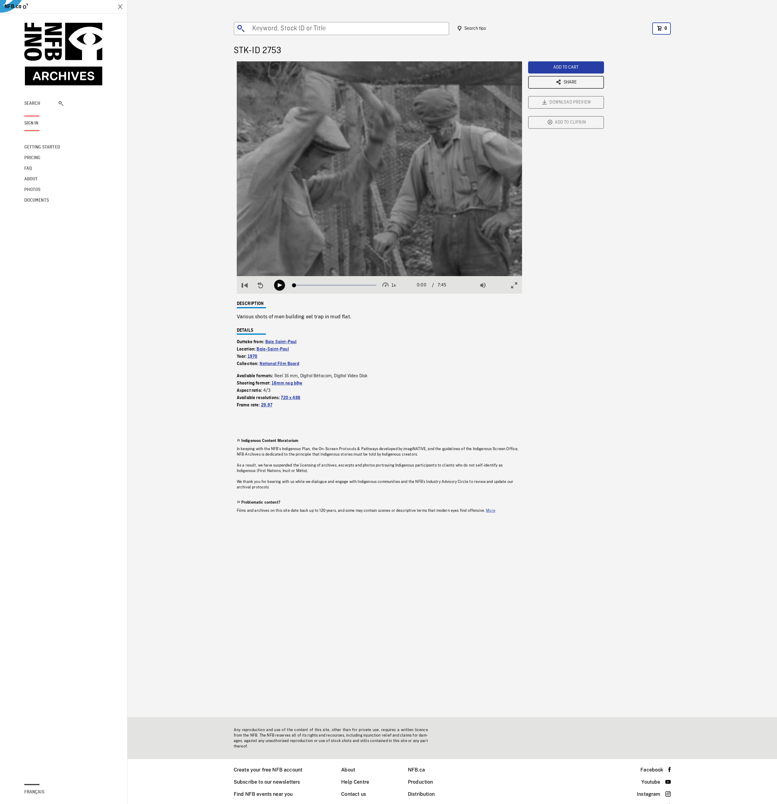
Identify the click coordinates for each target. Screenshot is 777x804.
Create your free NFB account (268, 770)
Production (420, 782)
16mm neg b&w (287, 383)
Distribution (421, 794)
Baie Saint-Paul (281, 342)
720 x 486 (290, 397)
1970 (253, 356)
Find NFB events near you (263, 794)
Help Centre (355, 782)
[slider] (335, 285)
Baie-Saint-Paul (272, 349)
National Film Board (279, 363)
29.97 (267, 405)
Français (34, 792)
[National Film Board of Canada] (63, 54)
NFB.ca (416, 770)
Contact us (353, 794)
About (348, 770)
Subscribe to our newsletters (267, 782)
